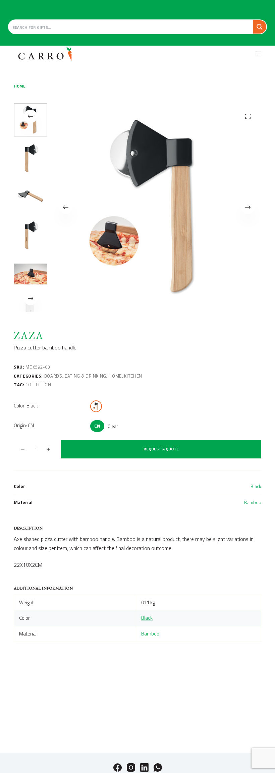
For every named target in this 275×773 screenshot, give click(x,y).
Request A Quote (161, 449)
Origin (24, 425)
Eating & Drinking (85, 376)
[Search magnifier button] (259, 27)
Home (115, 376)
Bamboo (252, 502)
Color (26, 405)
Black (256, 486)
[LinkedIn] (144, 767)
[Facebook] (117, 767)
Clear (113, 426)
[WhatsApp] (158, 767)
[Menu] (258, 54)
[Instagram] (131, 767)
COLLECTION (38, 384)
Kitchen (133, 376)
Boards (53, 376)
